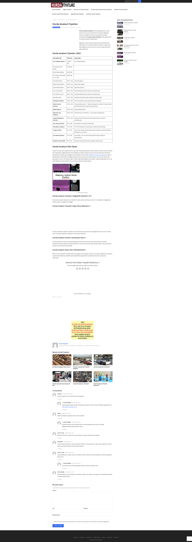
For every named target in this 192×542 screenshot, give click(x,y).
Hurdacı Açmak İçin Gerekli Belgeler (81, 367)
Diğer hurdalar (67, 9)
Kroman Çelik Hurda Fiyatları (60, 14)
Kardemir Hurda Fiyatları (93, 14)
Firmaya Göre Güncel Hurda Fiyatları (101, 9)
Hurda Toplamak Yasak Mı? (102, 367)
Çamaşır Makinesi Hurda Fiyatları (130, 60)
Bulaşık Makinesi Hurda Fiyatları (130, 30)
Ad (53, 508)
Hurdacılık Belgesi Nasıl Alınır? (61, 367)
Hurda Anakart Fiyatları (130, 52)
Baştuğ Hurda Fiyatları (77, 14)
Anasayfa (54, 19)
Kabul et (120, 539)
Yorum (54, 490)
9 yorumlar (78, 27)
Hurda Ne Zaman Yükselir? (81, 384)
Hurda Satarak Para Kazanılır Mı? (61, 384)
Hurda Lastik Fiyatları (129, 37)
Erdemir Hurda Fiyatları (121, 9)
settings (107, 539)
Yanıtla (60, 399)
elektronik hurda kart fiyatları (97, 155)
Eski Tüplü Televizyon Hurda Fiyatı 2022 (131, 45)
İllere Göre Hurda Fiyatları (81, 9)
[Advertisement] (65, 40)
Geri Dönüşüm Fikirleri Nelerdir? (100, 384)
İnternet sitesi (56, 515)
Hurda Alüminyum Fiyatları (131, 22)
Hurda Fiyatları (56, 9)
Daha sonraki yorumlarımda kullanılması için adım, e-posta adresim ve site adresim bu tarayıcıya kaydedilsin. (81, 521)
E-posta (85, 508)
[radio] (77, 268)
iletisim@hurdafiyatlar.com (69, 407)
